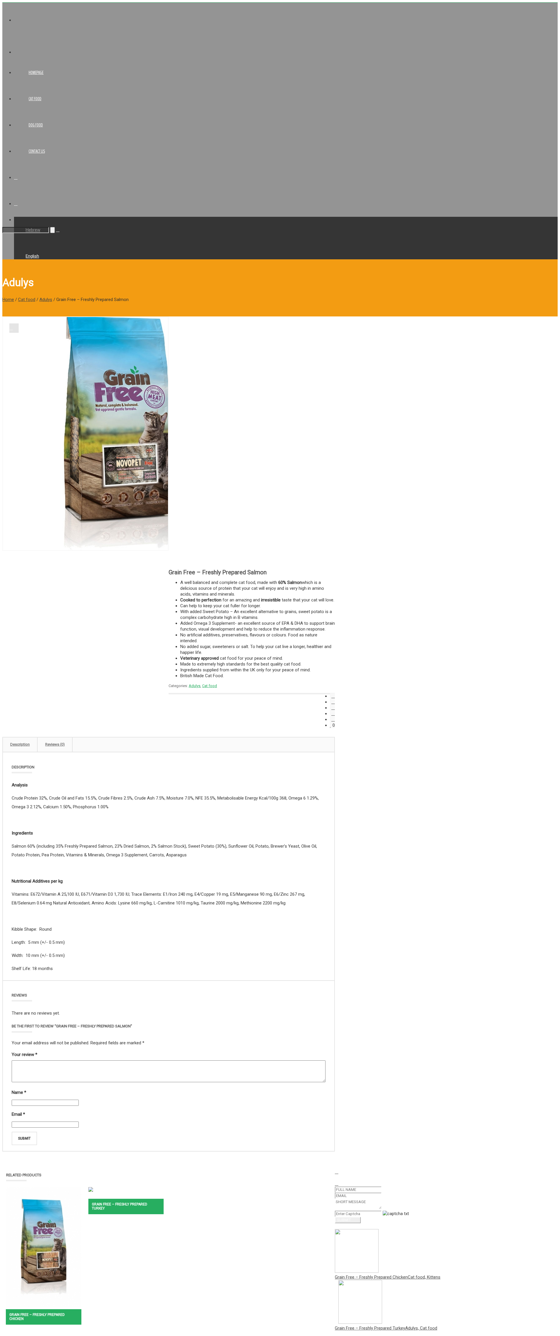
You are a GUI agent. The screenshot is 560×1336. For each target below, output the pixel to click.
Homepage (36, 72)
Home (8, 299)
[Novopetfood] (43, 52)
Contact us (37, 151)
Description (20, 744)
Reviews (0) (55, 744)
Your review (24, 1054)
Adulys (45, 299)
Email (18, 1114)
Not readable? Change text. (436, 1213)
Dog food (36, 125)
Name (19, 1092)
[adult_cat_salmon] (14, 328)
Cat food (35, 99)
